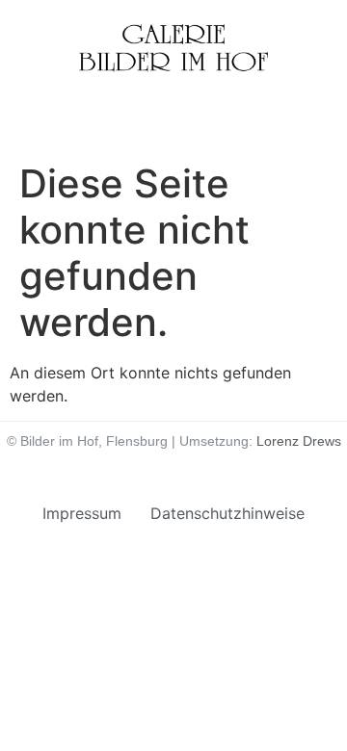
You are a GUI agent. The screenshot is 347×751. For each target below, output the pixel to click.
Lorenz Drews (298, 441)
